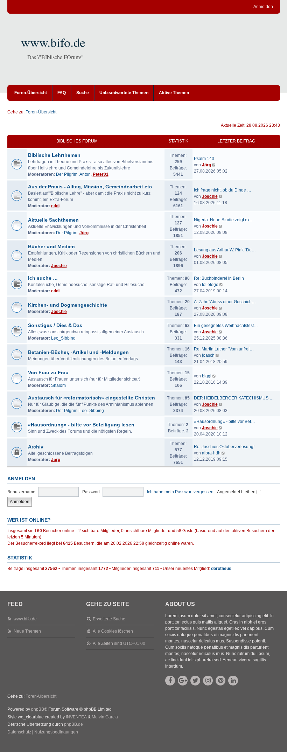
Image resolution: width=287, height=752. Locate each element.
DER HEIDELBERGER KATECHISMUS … (234, 398)
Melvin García (105, 717)
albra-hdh (211, 453)
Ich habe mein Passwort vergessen (180, 491)
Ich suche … (43, 278)
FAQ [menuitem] (61, 92)
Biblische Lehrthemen (54, 155)
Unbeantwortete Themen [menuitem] (123, 92)
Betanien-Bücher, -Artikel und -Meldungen (78, 352)
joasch (208, 355)
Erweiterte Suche (109, 619)
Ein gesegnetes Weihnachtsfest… (226, 325)
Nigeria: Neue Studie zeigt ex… (224, 219)
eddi (55, 205)
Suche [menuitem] (82, 92)
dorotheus (221, 568)
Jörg (206, 164)
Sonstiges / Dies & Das (55, 325)
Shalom (58, 385)
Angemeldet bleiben (237, 491)
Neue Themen (27, 631)
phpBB (37, 709)
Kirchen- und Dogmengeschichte (67, 305)
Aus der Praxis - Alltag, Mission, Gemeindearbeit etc (90, 186)
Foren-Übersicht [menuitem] (30, 92)
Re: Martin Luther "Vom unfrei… (224, 349)
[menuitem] (19, 732)
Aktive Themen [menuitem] (174, 92)
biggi (206, 376)
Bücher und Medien (51, 246)
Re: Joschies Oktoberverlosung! (224, 446)
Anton (85, 174)
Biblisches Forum (77, 141)
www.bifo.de (53, 42)
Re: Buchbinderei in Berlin (219, 278)
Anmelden (21, 478)
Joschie (210, 196)
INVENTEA (76, 717)
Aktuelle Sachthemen (53, 220)
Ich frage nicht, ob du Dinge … (222, 190)
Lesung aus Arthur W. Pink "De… (225, 250)
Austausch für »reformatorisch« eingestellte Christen (91, 398)
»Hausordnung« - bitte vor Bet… (224, 421)
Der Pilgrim (66, 174)
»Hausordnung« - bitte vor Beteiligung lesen (81, 424)
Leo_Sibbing (63, 338)
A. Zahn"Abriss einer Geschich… (225, 301)
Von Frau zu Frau (48, 372)
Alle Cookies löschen (113, 631)
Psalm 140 (204, 158)
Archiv (35, 447)
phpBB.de (73, 724)
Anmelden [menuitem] (263, 6)
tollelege (210, 284)
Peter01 (100, 174)
